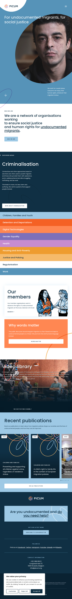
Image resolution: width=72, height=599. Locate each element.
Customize (12, 591)
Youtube (43, 547)
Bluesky (59, 547)
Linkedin (50, 547)
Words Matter (36, 341)
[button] (2, 385)
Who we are (11, 139)
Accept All (36, 591)
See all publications (36, 486)
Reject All (24, 591)
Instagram (35, 547)
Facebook (21, 547)
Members (10, 312)
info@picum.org (36, 568)
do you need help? (42, 513)
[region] (24, 584)
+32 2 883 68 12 (36, 561)
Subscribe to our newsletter (36, 532)
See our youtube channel (22, 409)
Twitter (28, 547)
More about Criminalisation (14, 206)
